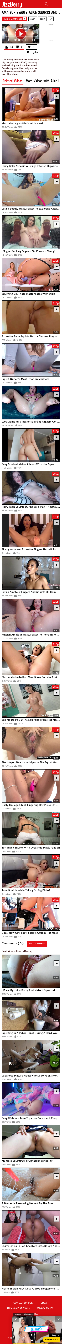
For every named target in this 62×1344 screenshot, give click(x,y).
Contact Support (23, 1303)
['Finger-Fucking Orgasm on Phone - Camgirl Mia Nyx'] (31, 232)
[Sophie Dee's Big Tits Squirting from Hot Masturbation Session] (31, 701)
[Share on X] (33, 28)
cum (32, 18)
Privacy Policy (45, 1308)
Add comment (36, 943)
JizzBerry (12, 4)
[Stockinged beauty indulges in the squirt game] (31, 743)
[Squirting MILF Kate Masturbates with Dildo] (31, 274)
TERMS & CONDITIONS (18, 1308)
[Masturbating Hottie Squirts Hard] (31, 104)
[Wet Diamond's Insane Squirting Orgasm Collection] (31, 402)
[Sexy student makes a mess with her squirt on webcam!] (31, 445)
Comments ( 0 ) (12, 943)
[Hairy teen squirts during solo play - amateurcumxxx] (31, 488)
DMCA (44, 1303)
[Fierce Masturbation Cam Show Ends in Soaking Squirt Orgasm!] (31, 658)
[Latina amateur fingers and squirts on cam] (31, 573)
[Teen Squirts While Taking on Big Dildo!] (31, 871)
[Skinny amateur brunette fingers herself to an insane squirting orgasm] (31, 530)
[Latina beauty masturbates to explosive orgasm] (31, 189)
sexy (42, 18)
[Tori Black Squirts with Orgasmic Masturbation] (31, 828)
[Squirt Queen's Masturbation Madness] (31, 360)
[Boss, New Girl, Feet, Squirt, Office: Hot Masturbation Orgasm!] (31, 914)
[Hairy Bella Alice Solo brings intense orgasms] (31, 147)
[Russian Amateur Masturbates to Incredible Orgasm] (31, 615)
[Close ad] (58, 1319)
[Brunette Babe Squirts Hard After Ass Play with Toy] (31, 317)
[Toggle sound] (15, 1319)
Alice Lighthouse (14, 18)
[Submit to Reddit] (25, 28)
